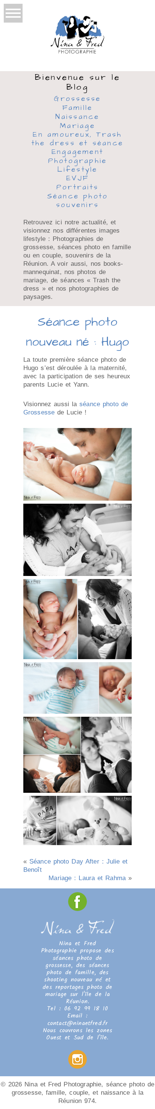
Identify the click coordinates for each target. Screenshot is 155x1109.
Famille (77, 108)
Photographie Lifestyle (77, 166)
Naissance (77, 117)
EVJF (77, 178)
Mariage (77, 126)
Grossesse (77, 99)
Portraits (77, 187)
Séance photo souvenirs (77, 201)
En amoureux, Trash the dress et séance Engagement (77, 144)
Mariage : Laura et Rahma (87, 878)
